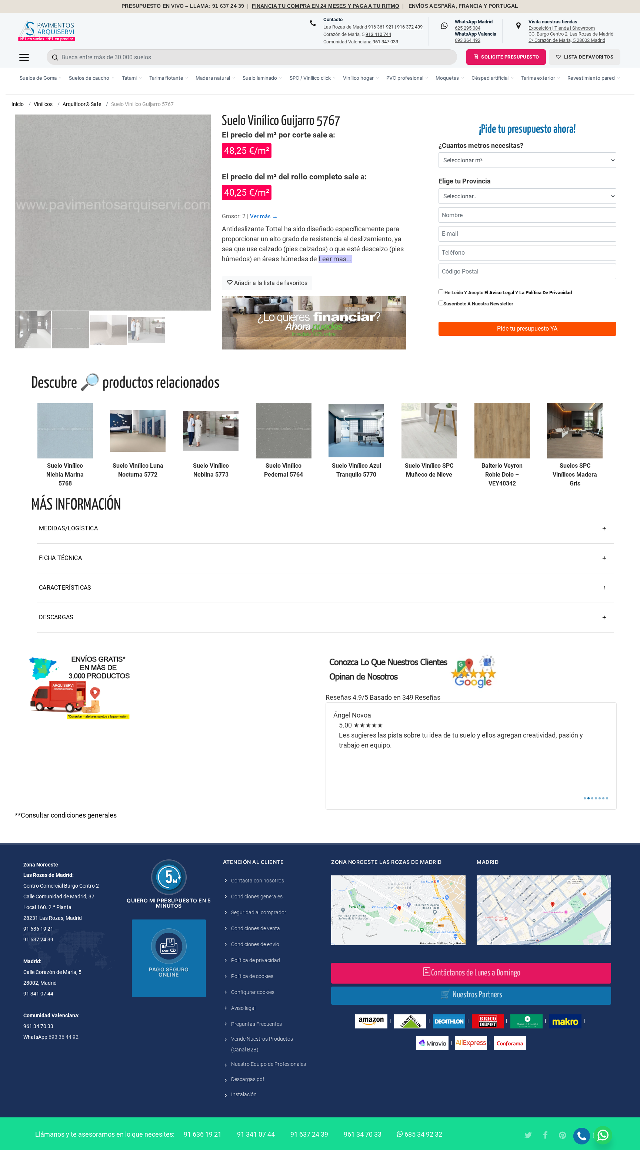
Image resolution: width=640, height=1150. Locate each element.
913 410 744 (378, 34)
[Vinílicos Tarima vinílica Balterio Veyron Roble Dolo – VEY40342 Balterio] (502, 430)
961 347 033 (385, 41)
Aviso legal (243, 1008)
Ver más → (264, 216)
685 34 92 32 (422, 1134)
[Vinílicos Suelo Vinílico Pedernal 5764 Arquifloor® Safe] (283, 430)
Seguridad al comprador (258, 912)
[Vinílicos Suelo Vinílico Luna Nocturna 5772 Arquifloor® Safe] (138, 430)
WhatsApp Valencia (475, 37)
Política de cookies (252, 976)
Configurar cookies (252, 992)
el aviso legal (499, 292)
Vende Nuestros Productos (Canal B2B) (262, 1044)
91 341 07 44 (256, 1134)
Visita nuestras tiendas (571, 31)
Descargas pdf (247, 1079)
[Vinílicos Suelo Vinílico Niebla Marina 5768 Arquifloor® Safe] (65, 430)
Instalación (244, 1094)
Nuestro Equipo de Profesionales (268, 1064)
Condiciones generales (257, 896)
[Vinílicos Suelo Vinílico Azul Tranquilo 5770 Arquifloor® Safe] (356, 430)
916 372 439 (410, 27)
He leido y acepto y (507, 292)
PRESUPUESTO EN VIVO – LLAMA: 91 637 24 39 (182, 6)
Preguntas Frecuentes (256, 1024)
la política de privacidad (545, 292)
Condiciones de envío (255, 944)
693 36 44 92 (64, 1037)
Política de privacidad (255, 960)
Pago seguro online (169, 972)
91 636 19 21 (202, 1134)
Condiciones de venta (255, 928)
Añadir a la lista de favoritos (270, 282)
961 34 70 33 (362, 1134)
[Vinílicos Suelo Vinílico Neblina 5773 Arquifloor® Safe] (211, 430)
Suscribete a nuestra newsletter (478, 303)
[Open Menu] (24, 57)
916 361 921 (381, 27)
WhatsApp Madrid (474, 25)
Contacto (333, 19)
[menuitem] (41, 78)
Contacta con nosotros (257, 881)
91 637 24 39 (309, 1134)
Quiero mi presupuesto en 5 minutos (169, 903)
